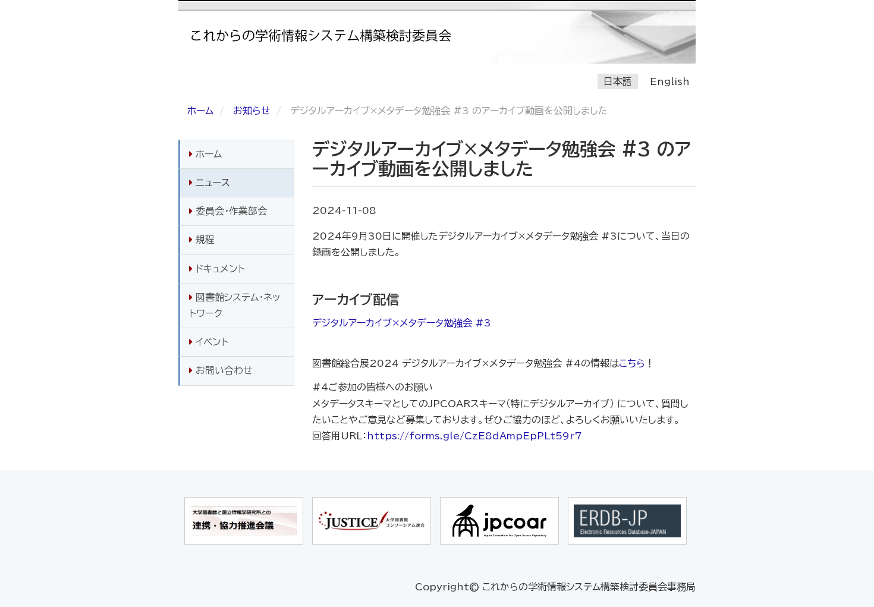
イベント (210, 342)
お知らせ (252, 110)
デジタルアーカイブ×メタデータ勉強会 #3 (401, 323)
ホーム (200, 110)
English (670, 81)
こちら (632, 363)
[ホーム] (327, 35)
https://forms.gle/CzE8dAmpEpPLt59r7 (474, 436)
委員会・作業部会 (230, 211)
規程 (204, 239)
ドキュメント (219, 268)
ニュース (211, 182)
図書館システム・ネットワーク (235, 305)
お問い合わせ (223, 370)
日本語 (617, 81)
